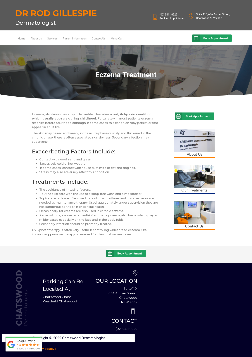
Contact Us (99, 38)
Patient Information (75, 38)
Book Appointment (215, 38)
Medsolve (49, 349)
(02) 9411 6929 (126, 329)
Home (21, 38)
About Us (36, 38)
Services (52, 38)
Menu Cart (117, 38)
